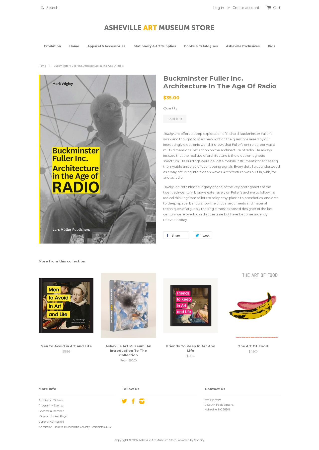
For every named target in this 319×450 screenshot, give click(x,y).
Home (74, 46)
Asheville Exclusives (243, 46)
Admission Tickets (51, 400)
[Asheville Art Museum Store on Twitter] (124, 402)
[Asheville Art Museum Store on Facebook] (133, 402)
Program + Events (51, 405)
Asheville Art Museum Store (157, 440)
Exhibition (52, 46)
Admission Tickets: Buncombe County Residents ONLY (75, 427)
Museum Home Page (53, 416)
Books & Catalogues (201, 46)
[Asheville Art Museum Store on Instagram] (142, 402)
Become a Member (51, 411)
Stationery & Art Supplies (155, 46)
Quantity (170, 108)
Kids (271, 46)
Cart (276, 7)
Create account (246, 7)
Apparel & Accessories (106, 46)
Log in (218, 7)
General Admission (51, 421)
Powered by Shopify (190, 440)
